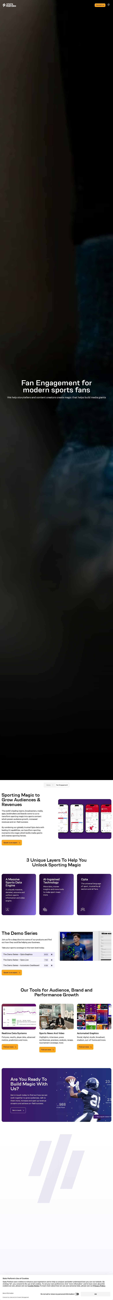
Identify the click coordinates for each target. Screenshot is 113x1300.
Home (48, 785)
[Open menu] (109, 4)
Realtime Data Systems (14, 1033)
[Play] (51, 954)
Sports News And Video (51, 1033)
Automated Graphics (88, 1033)
